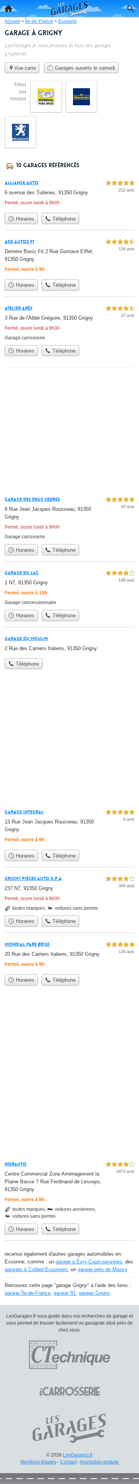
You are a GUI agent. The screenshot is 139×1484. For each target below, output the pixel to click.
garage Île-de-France (28, 1293)
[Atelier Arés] (69, 323)
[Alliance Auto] (69, 193)
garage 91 (65, 1293)
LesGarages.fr (78, 1455)
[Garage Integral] (69, 826)
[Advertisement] (69, 1079)
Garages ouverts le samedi (84, 68)
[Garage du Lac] (69, 587)
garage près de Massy (102, 1269)
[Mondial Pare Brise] (69, 955)
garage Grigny (94, 1293)
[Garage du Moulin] (69, 644)
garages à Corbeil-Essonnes (36, 1269)
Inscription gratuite (99, 1462)
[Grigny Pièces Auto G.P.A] (69, 893)
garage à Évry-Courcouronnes (89, 1262)
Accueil (8, 8)
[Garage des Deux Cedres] (69, 517)
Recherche (130, 8)
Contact (68, 1462)
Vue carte (25, 68)
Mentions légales (38, 1462)
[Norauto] (69, 1189)
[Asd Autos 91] (69, 256)
